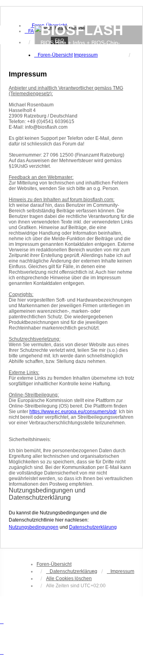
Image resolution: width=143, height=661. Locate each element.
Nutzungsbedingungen (33, 527)
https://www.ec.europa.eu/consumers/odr (72, 411)
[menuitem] (31, 31)
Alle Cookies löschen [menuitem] (69, 578)
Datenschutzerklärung (93, 527)
